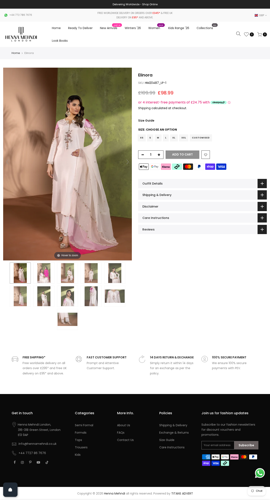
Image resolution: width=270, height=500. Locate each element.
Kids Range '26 (178, 28)
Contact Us (125, 440)
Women (155, 27)
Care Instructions (172, 447)
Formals (80, 432)
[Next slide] (127, 162)
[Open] (10, 490)
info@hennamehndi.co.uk (38, 444)
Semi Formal (84, 425)
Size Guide (146, 121)
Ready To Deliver (80, 28)
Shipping (144, 108)
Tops (78, 440)
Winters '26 (133, 28)
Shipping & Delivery (173, 425)
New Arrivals (110, 27)
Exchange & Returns (174, 432)
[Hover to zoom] (67, 164)
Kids (78, 455)
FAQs (120, 432)
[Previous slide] (7, 162)
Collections (206, 27)
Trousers (81, 447)
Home (56, 28)
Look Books (60, 41)
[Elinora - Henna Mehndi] (20, 273)
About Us (123, 425)
